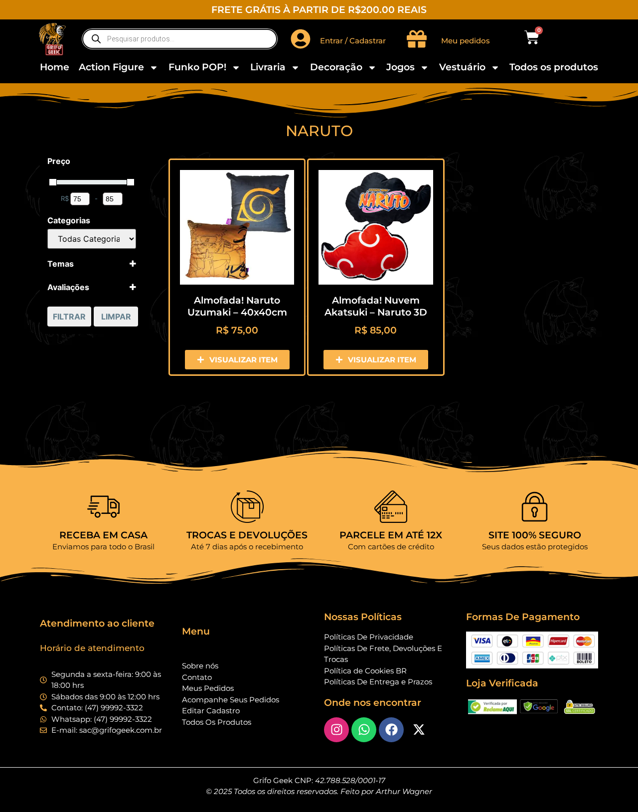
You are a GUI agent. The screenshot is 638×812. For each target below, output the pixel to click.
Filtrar (69, 317)
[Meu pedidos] (417, 39)
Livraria (268, 67)
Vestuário (462, 67)
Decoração (336, 67)
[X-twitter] (418, 729)
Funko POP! (197, 67)
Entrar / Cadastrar (353, 40)
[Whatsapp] (363, 729)
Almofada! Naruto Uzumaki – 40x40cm (237, 306)
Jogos (400, 67)
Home (54, 67)
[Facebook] (391, 729)
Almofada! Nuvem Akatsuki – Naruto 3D (375, 306)
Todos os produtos (553, 67)
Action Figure (111, 67)
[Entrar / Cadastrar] (301, 39)
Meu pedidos (465, 40)
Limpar (116, 317)
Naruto (319, 131)
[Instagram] (336, 729)
